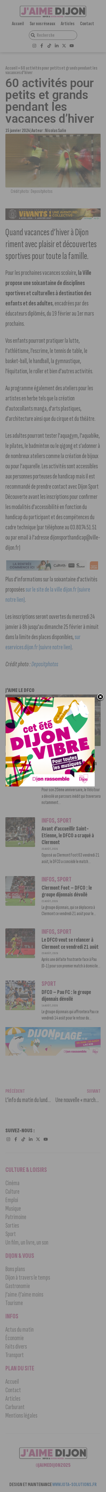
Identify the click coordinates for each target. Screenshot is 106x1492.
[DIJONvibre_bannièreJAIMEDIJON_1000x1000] (50, 785)
